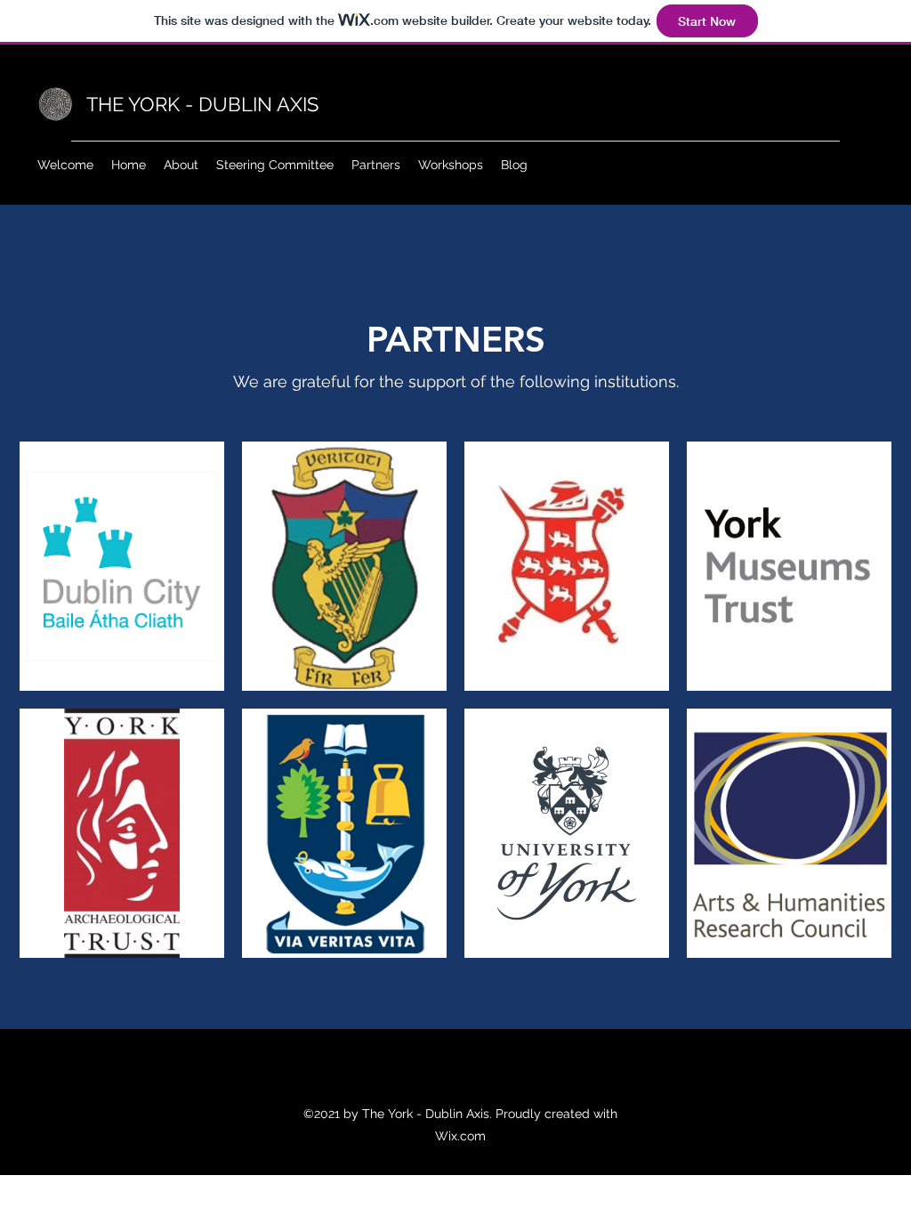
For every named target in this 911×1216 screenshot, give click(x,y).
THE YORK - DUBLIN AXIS (202, 104)
